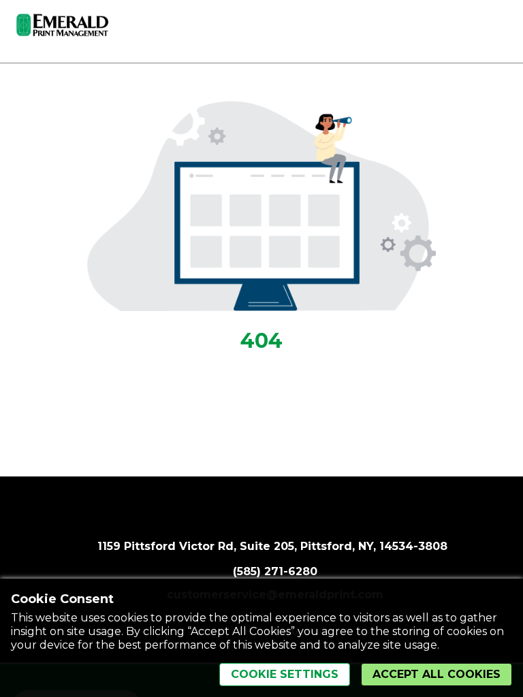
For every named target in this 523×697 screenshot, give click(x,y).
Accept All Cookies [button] (437, 674)
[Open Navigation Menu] (492, 28)
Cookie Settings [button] (284, 674)
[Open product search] (465, 28)
